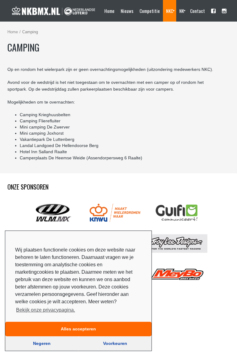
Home (12, 32)
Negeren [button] (42, 343)
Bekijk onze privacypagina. (45, 310)
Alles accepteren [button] (78, 328)
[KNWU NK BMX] (53, 11)
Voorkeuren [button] (115, 343)
